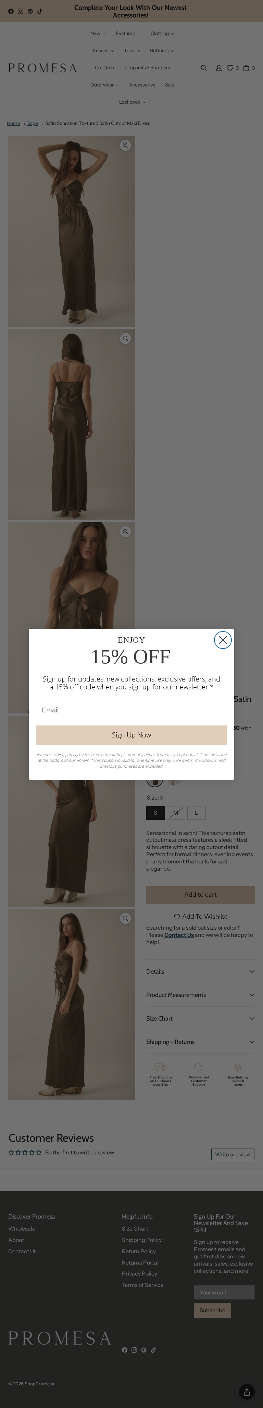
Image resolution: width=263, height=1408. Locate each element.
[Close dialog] (222, 640)
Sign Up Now (131, 735)
